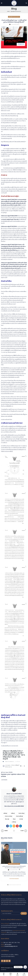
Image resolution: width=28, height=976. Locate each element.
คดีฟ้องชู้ (5, 813)
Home (8, 11)
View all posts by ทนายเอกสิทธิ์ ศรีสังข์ (14, 806)
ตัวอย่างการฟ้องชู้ (8, 816)
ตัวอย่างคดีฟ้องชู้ (19, 816)
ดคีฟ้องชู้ (13, 813)
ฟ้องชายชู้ (7, 819)
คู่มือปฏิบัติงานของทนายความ (16, 11)
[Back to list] (14, 831)
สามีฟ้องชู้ (14, 822)
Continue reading (14, 878)
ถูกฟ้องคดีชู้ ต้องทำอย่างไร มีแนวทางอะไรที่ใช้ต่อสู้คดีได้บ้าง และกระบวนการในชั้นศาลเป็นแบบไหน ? (14, 867)
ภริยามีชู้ (21, 819)
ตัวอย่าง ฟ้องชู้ (21, 813)
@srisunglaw (8, 944)
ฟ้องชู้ (14, 819)
